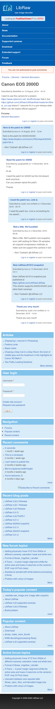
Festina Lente (11, 344)
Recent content (12, 435)
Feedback (7, 63)
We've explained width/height (19, 468)
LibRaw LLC (38, 698)
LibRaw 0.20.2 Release (16, 606)
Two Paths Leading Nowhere (18, 361)
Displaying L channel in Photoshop (21, 340)
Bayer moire (10, 348)
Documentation (10, 35)
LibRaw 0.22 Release (15, 508)
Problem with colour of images (19, 578)
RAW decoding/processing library (20, 638)
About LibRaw (11, 599)
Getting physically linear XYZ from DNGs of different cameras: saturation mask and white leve (28, 553)
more (50, 482)
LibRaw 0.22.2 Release (16, 501)
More (50, 538)
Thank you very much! (27, 306)
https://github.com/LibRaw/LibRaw (29, 282)
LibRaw (23, 7)
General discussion (30, 77)
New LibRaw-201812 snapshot (28, 264)
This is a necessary (14, 454)
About (5, 24)
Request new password (14, 405)
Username (8, 380)
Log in (25, 121)
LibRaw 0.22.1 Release (16, 504)
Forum (5, 57)
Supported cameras (12, 41)
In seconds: (10, 447)
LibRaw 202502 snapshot (17, 523)
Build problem (11, 610)
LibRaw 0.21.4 (12, 519)
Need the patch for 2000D (19, 159)
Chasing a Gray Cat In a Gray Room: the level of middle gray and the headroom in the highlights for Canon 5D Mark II (28, 355)
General (15, 77)
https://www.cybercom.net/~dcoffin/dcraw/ (20, 99)
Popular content (12, 431)
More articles (46, 365)
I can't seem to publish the (17, 461)
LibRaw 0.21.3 (12, 527)
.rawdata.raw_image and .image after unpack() (27, 595)
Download (7, 46)
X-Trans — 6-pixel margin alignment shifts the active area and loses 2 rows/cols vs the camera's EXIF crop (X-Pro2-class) (28, 565)
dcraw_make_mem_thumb (17, 634)
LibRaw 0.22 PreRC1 (15, 516)
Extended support (11, 52)
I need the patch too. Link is (24, 199)
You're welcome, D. (14, 475)
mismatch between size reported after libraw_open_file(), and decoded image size (25, 680)
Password (8, 391)
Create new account (12, 401)
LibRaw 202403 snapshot (17, 530)
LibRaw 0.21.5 (12, 512)
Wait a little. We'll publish (25, 226)
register (33, 121)
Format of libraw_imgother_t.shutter (21, 558)
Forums (5, 77)
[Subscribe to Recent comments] (27, 487)
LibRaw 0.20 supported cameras (20, 602)
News (5, 30)
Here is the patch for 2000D (16, 127)
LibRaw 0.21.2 (12, 534)
